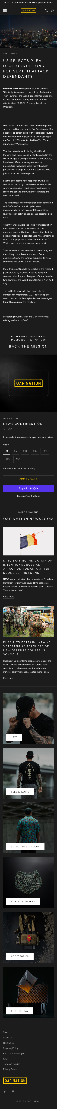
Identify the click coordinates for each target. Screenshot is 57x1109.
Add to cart (28, 478)
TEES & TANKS (20, 792)
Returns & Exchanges (14, 1053)
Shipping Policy (10, 1048)
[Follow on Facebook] (4, 1091)
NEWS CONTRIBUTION (23, 424)
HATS (14, 737)
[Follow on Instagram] (13, 1091)
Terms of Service (11, 1064)
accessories (20, 956)
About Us (8, 1037)
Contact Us (8, 1042)
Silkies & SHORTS (23, 901)
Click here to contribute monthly (19, 468)
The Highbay (20, 1011)
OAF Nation (10, 418)
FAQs (6, 1058)
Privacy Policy (10, 1069)
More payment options (28, 495)
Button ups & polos (25, 846)
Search (6, 1032)
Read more (8, 596)
